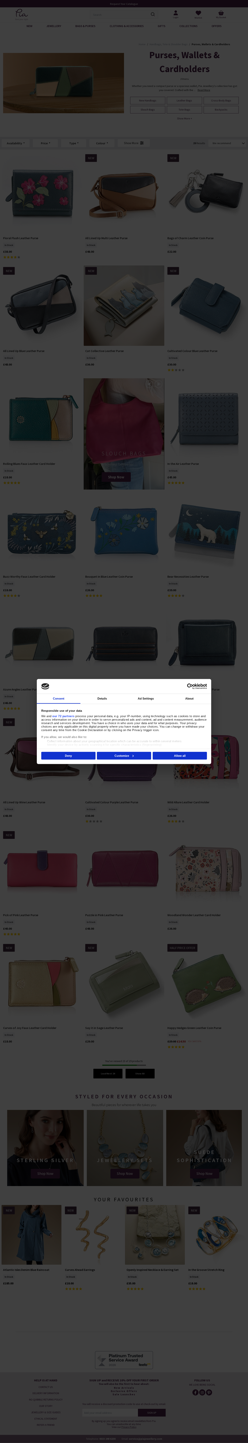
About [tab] (189, 698)
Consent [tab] (59, 698)
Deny (68, 755)
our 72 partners (63, 716)
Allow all (180, 755)
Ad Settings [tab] (146, 698)
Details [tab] (102, 698)
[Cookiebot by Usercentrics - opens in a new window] (190, 686)
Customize (122, 755)
